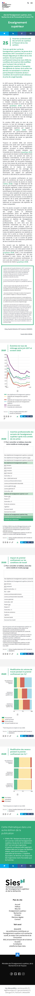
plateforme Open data (17, 946)
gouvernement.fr (24, 990)
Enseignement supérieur (17, 911)
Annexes (17, 915)
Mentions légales (17, 917)
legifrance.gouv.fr (10, 990)
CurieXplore (17, 944)
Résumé (17, 909)
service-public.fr (23, 988)
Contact (18, 919)
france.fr (18, 992)
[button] (11, 416)
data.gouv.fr (9, 992)
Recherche (17, 913)
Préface (17, 907)
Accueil (17, 904)
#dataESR (17, 929)
